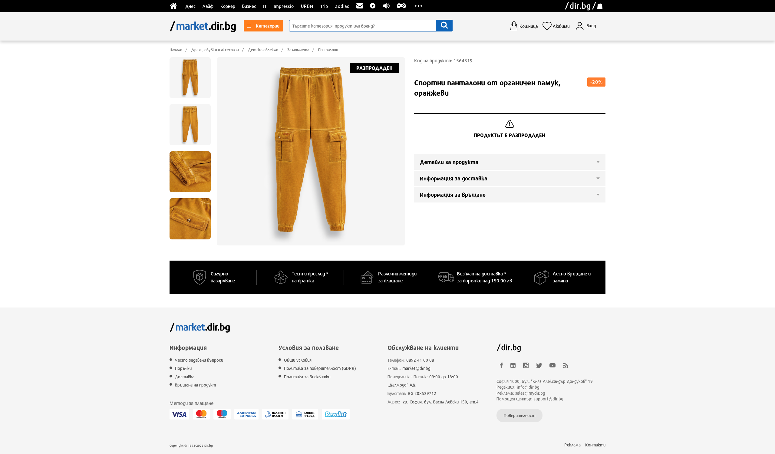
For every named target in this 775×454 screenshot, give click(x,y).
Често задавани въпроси (199, 360)
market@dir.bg (416, 368)
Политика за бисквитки (307, 376)
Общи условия (298, 360)
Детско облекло (263, 49)
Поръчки (183, 368)
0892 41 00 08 (420, 360)
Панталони (328, 49)
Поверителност (519, 415)
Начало (176, 49)
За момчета (298, 49)
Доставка (184, 376)
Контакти (595, 444)
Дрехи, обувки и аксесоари (215, 49)
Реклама (572, 444)
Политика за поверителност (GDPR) (320, 368)
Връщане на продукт (195, 384)
